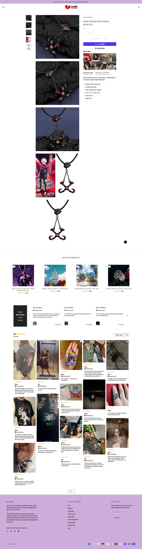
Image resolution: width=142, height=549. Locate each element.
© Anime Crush (11, 544)
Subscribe (117, 517)
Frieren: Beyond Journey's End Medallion (55, 289)
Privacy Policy (71, 511)
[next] (137, 278)
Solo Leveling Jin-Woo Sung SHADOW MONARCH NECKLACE (23, 289)
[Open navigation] (3, 7)
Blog (69, 528)
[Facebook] (7, 531)
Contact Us (70, 508)
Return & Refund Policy (73, 519)
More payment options (100, 48)
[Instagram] (11, 531)
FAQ (68, 505)
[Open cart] (139, 7)
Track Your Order (71, 525)
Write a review (119, 335)
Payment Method (71, 522)
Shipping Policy (71, 517)
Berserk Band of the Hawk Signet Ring (87, 289)
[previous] (5, 278)
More (71, 491)
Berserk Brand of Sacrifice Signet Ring (118, 289)
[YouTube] (18, 531)
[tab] (88, 73)
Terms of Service (71, 514)
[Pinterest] (14, 531)
